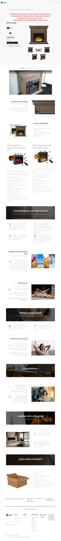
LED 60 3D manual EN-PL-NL (30, 509)
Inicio (8, 9)
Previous (22, 38)
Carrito (24, 516)
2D (8, 28)
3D (11, 28)
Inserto (8, 26)
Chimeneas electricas (14, 9)
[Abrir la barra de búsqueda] (51, 1)
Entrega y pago (34, 516)
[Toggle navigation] (59, 2)
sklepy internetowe (15, 534)
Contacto (16, 521)
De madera (27, 9)
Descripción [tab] (22, 68)
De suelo (22, 9)
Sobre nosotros (18, 518)
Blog (16, 520)
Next (53, 38)
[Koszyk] (55, 2)
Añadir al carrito (11, 42)
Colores (8, 31)
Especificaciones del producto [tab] (34, 68)
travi (10, 534)
